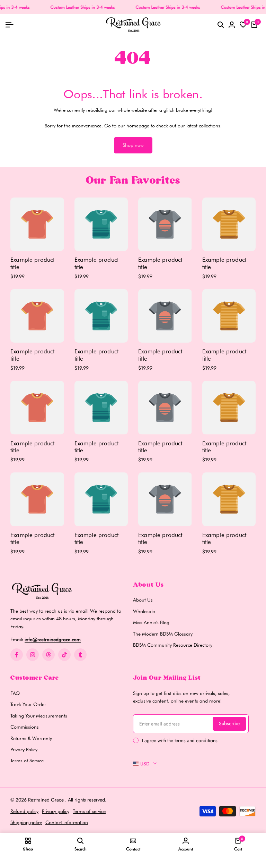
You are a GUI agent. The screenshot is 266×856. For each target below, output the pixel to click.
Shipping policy (26, 822)
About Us (143, 600)
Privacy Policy (23, 749)
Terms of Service (27, 760)
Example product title (32, 263)
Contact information (66, 822)
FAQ (15, 693)
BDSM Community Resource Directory (172, 645)
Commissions (24, 727)
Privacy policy (55, 811)
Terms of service (89, 811)
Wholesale (144, 611)
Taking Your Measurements (38, 716)
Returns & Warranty (31, 738)
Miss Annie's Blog (151, 622)
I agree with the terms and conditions (180, 740)
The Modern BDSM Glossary (163, 634)
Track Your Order (28, 704)
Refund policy (24, 811)
